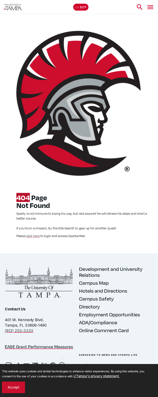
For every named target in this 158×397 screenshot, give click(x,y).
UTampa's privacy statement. (96, 376)
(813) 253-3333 (19, 330)
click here (33, 236)
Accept (13, 387)
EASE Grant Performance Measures (39, 346)
